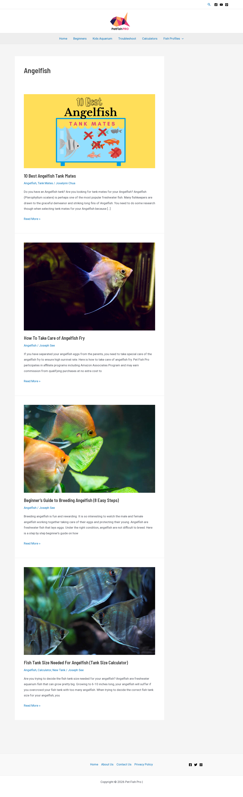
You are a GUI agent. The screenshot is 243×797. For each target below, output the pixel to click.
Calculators (149, 38)
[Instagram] (201, 764)
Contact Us (124, 764)
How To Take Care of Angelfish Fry (54, 338)
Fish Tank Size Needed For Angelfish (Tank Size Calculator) (76, 662)
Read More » (32, 219)
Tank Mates (45, 183)
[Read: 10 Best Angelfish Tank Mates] (89, 131)
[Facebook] (216, 4)
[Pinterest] (226, 4)
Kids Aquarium (102, 38)
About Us (107, 764)
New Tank (58, 670)
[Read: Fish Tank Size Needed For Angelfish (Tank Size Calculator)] (89, 611)
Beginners (80, 38)
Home (63, 38)
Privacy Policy (143, 764)
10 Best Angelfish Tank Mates (50, 176)
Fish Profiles (171, 38)
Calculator (44, 670)
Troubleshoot (127, 38)
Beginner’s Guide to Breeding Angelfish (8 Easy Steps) (71, 500)
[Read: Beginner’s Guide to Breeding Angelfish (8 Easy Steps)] (89, 448)
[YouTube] (221, 4)
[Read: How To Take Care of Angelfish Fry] (89, 286)
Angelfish (30, 183)
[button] (209, 4)
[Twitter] (195, 764)
